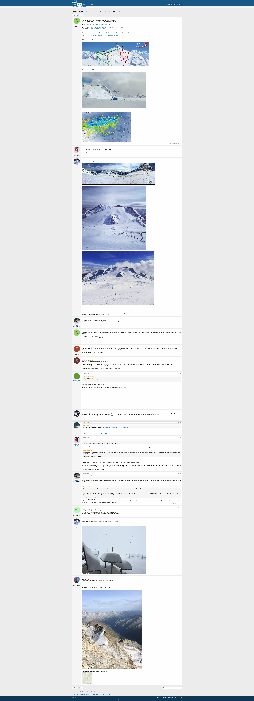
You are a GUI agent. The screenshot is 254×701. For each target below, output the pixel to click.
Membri (91, 4)
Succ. (80, 15)
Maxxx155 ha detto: (87, 475)
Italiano (74, 697)
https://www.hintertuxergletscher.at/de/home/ (99, 24)
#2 (180, 147)
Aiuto (175, 697)
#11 (180, 437)
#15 (180, 577)
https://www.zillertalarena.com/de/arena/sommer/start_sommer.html (107, 27)
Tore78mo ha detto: (87, 450)
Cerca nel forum (83, 6)
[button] (87, 4)
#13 (180, 507)
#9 (180, 410)
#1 (180, 18)
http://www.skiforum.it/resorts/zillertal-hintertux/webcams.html (103, 35)
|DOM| (74, 13)
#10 (180, 422)
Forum (79, 4)
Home (74, 4)
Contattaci (159, 697)
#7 (180, 357)
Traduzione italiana (131, 699)
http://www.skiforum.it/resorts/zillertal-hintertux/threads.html (120, 32)
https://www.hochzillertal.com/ (98, 28)
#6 (180, 346)
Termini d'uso (164, 697)
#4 (180, 318)
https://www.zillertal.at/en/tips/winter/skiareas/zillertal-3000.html (106, 30)
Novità (84, 4)
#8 (180, 373)
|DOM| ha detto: (86, 425)
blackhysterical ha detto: (88, 376)
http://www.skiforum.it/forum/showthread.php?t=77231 (96, 34)
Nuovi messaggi (75, 6)
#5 (180, 330)
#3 (180, 158)
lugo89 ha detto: (86, 440)
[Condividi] (179, 18)
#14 (180, 519)
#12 (180, 473)
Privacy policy (170, 697)
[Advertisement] (131, 398)
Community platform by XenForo (117, 699)
